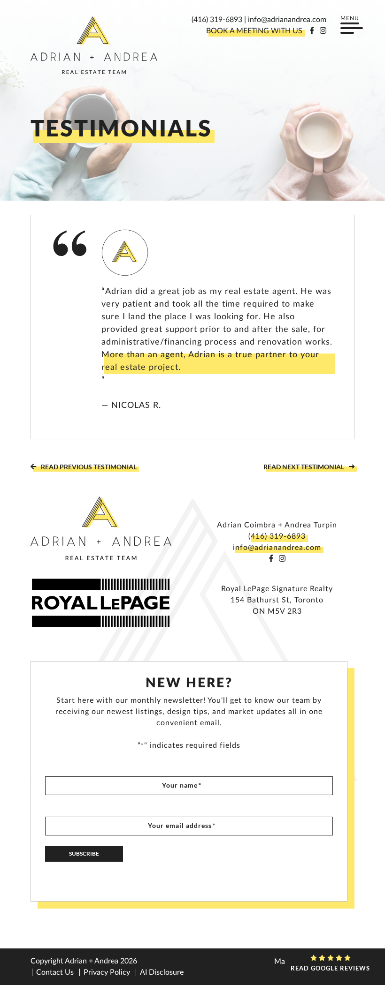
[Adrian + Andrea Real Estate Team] (94, 45)
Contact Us (55, 972)
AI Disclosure (162, 972)
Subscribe (84, 853)
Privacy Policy (107, 972)
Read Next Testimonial (303, 467)
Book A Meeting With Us (254, 31)
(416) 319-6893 (217, 19)
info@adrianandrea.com (287, 19)
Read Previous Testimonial (89, 467)
